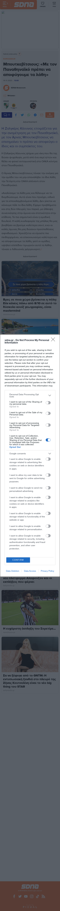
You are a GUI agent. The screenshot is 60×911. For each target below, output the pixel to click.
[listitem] (30, 395)
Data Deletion (12, 571)
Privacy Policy (47, 571)
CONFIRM (18, 560)
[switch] (48, 402)
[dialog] (30, 455)
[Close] (54, 340)
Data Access (30, 571)
